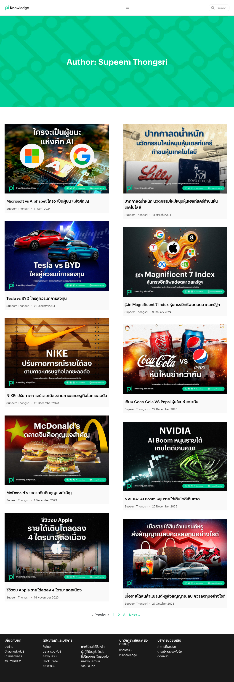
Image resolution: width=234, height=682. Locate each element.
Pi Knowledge (128, 655)
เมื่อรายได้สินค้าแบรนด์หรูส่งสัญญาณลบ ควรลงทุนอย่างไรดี (175, 596)
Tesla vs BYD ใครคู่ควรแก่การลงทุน (36, 298)
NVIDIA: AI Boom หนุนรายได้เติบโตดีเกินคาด (162, 499)
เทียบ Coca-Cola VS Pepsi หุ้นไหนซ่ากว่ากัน (161, 401)
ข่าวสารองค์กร (13, 656)
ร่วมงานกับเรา (13, 661)
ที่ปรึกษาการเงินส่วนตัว (95, 656)
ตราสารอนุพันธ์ (52, 651)
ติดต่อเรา (162, 656)
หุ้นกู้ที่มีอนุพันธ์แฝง (92, 651)
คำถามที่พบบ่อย (166, 646)
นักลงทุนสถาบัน (90, 661)
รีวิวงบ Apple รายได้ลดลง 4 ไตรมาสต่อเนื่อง (44, 590)
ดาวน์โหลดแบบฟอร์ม (169, 651)
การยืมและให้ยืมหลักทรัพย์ (93, 647)
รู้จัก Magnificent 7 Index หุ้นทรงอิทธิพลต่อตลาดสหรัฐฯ (172, 304)
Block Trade (50, 661)
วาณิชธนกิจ (88, 666)
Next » (134, 614)
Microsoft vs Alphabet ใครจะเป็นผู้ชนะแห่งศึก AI (47, 201)
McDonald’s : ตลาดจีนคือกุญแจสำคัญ (39, 492)
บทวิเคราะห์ (125, 650)
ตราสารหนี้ (49, 666)
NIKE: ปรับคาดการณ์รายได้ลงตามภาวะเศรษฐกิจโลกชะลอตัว (56, 395)
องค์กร (9, 646)
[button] (127, 7)
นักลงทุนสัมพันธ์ (14, 651)
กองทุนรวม (50, 656)
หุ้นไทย (47, 646)
